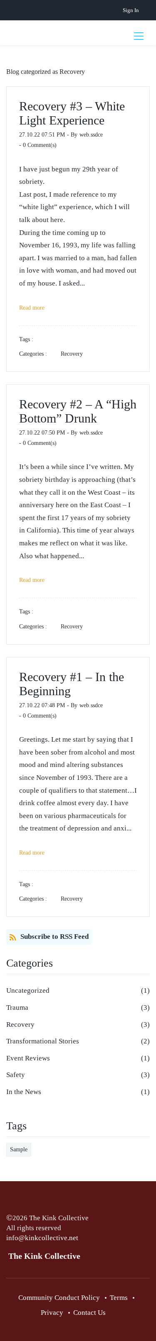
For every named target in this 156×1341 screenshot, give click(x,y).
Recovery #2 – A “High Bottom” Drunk (77, 411)
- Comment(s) (38, 145)
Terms (119, 1298)
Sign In (131, 10)
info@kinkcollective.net (42, 1238)
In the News (23, 1092)
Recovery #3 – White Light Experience (72, 113)
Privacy (52, 1313)
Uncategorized (28, 990)
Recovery (72, 354)
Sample (18, 1149)
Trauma (17, 1007)
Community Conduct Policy (59, 1298)
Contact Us (89, 1313)
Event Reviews (28, 1058)
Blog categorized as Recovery (45, 71)
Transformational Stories (42, 1041)
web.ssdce (91, 135)
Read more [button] (32, 308)
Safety (15, 1075)
